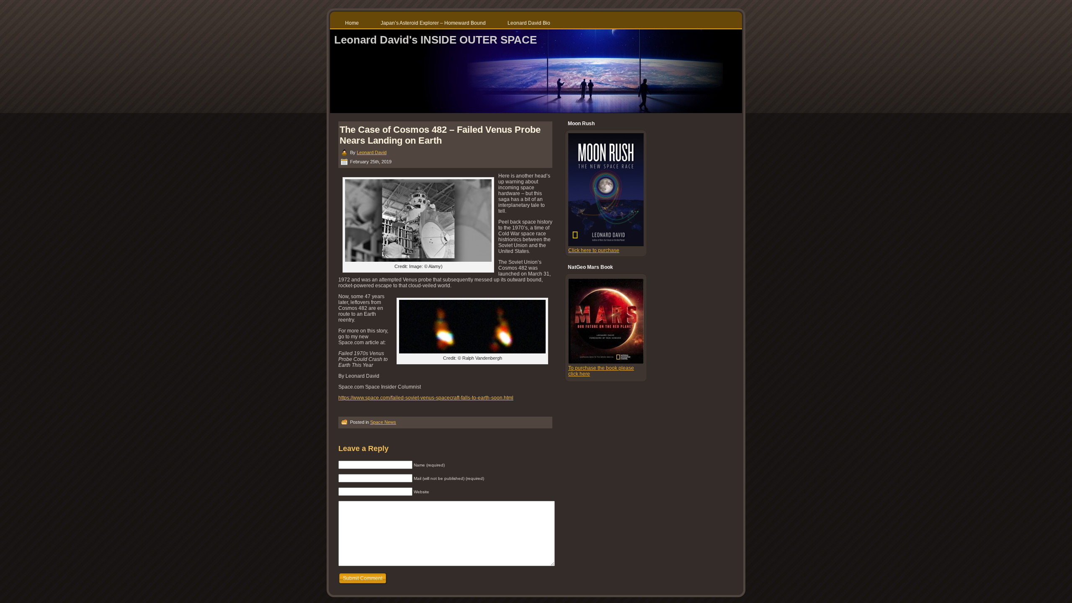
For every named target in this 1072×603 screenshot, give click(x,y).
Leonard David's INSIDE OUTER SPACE (435, 40)
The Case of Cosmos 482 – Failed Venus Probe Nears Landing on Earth (440, 135)
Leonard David (372, 152)
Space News (383, 422)
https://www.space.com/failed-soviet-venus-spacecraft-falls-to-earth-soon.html (425, 398)
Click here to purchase (593, 250)
